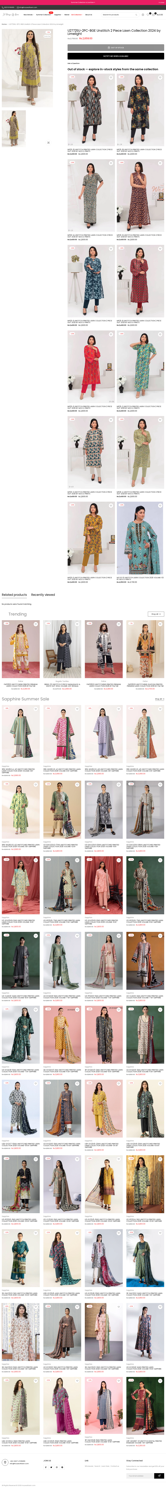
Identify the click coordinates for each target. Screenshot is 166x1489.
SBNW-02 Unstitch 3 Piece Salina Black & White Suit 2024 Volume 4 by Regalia (21, 685)
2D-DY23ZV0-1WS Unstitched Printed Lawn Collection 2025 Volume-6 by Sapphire (62, 1071)
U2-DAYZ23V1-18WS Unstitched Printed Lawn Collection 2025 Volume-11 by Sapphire (143, 846)
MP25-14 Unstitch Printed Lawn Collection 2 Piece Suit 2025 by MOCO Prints (90, 236)
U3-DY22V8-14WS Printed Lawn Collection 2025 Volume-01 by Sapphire (143, 1368)
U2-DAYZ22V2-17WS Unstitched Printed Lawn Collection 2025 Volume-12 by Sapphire (60, 846)
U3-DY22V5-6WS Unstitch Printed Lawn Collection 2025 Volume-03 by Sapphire (102, 1220)
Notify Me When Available (115, 56)
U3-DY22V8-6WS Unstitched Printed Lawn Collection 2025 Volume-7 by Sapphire (20, 1071)
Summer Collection (44, 14)
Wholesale (89, 1466)
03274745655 (9, 7)
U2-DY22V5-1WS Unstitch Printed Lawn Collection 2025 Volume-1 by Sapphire (60, 1368)
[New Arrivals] (94, 2)
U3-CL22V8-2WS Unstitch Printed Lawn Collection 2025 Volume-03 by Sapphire (61, 1220)
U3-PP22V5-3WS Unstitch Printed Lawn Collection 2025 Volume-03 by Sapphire (19, 1220)
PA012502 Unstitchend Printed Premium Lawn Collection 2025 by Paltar (62, 685)
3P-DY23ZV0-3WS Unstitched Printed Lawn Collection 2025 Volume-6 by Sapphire (104, 1071)
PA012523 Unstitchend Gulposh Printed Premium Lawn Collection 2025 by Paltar (103, 685)
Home (4, 24)
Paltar (62, 681)
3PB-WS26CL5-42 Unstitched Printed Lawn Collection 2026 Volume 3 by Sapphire (20, 846)
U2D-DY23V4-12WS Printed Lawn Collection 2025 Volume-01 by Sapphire (19, 1442)
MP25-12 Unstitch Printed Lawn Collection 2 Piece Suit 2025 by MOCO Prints (139, 236)
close (5, 2)
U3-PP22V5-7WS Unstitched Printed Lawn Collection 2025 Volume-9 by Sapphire (61, 921)
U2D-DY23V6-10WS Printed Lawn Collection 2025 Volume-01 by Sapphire (60, 1442)
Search (97, 1466)
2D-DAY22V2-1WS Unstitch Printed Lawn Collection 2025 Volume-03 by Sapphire (19, 1294)
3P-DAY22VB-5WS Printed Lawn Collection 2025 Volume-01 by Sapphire (102, 1441)
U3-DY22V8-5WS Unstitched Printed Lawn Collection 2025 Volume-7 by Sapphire (61, 997)
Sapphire (57, 15)
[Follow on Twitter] (51, 1467)
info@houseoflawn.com (28, 7)
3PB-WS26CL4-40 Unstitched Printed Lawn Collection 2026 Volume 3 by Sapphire (18, 771)
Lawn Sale (105, 1466)
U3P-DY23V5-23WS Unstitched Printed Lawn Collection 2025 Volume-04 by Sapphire (101, 1145)
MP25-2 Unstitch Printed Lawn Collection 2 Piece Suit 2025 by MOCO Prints (139, 407)
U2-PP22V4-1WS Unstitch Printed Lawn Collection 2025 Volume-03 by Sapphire (144, 1220)
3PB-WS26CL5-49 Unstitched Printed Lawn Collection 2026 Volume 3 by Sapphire (104, 770)
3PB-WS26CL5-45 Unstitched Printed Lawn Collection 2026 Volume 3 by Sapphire (145, 770)
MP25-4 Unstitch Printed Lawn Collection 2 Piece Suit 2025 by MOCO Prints (139, 493)
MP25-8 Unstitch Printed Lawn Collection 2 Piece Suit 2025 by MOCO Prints (139, 321)
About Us (88, 15)
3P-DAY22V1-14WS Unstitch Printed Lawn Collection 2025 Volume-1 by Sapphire (144, 1294)
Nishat (67, 15)
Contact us (115, 1466)
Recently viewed (43, 595)
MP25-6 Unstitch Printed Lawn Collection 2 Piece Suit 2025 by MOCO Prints (90, 407)
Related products (14, 595)
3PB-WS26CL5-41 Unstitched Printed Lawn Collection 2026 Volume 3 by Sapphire (62, 770)
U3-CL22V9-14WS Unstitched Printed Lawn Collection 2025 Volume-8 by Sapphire (20, 997)
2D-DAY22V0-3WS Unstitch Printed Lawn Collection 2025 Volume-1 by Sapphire (103, 1368)
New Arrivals (28, 15)
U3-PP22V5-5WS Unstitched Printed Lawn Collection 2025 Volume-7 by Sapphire (103, 997)
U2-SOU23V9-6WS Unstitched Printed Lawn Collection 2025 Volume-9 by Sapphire (101, 922)
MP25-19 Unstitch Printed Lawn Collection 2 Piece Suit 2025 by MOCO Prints (90, 150)
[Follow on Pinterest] (62, 1467)
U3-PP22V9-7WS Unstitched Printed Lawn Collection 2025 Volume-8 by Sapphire (144, 921)
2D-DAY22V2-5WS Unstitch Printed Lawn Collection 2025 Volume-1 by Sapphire (20, 1368)
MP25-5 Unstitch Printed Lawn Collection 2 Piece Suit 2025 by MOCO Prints (90, 578)
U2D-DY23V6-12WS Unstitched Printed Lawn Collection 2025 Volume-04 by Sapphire (143, 1145)
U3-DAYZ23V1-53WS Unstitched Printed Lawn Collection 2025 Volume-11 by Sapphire (102, 846)
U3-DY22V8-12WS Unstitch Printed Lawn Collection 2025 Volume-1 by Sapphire (102, 1294)
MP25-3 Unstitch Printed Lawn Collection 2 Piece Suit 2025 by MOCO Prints (90, 493)
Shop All (155, 614)
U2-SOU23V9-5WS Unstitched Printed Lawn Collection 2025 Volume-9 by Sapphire (18, 922)
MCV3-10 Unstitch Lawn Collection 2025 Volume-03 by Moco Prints (140, 578)
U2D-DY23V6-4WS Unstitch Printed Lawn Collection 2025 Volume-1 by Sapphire (61, 1294)
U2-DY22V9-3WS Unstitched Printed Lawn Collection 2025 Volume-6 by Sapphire (144, 1071)
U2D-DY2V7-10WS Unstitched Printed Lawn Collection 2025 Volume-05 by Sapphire (21, 1145)
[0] (148, 14)
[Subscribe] (159, 1476)
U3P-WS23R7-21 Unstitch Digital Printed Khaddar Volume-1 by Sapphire (144, 1442)
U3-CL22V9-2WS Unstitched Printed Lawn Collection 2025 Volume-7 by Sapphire (144, 997)
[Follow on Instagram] (56, 1467)
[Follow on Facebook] (45, 1467)
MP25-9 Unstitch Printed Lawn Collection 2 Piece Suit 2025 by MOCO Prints (90, 321)
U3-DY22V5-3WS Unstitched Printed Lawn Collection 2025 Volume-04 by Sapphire (61, 1145)
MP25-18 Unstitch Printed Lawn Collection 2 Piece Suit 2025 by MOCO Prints (139, 150)
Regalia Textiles (20, 681)
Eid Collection (76, 15)
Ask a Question (73, 63)
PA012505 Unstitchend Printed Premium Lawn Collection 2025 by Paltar (145, 685)
